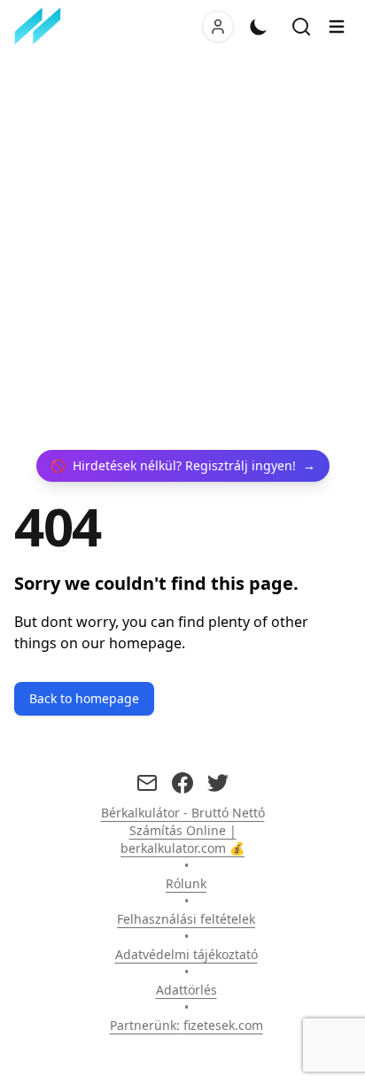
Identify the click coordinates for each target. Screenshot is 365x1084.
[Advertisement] (182, 251)
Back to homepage (84, 698)
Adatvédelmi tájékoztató (186, 954)
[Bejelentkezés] (218, 27)
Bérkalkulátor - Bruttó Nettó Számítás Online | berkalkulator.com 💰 (183, 830)
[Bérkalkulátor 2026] (41, 26)
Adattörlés (186, 989)
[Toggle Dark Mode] (259, 26)
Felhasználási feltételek (186, 918)
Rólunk (186, 883)
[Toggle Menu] (336, 26)
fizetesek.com (223, 1025)
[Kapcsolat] (147, 783)
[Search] (301, 26)
